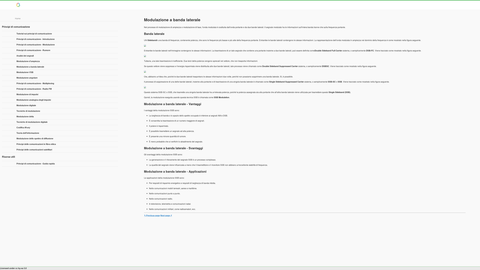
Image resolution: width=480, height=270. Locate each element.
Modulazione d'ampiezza (28, 61)
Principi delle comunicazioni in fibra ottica (36, 144)
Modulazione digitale (26, 105)
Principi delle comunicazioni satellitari (34, 150)
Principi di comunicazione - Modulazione (35, 45)
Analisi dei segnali (25, 56)
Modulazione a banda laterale (30, 67)
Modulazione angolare (27, 78)
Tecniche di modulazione (28, 111)
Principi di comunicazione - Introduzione (35, 39)
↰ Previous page (152, 215)
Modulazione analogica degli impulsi (33, 100)
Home (17, 18)
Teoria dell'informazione (27, 133)
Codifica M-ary (23, 127)
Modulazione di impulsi (27, 94)
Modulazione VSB (24, 72)
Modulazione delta (25, 117)
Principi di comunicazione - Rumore (33, 50)
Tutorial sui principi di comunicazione (34, 34)
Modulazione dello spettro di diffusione (34, 139)
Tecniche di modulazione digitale (32, 122)
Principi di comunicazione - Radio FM (34, 89)
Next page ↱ (166, 215)
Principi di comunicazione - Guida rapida (35, 164)
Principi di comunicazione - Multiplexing (35, 83)
